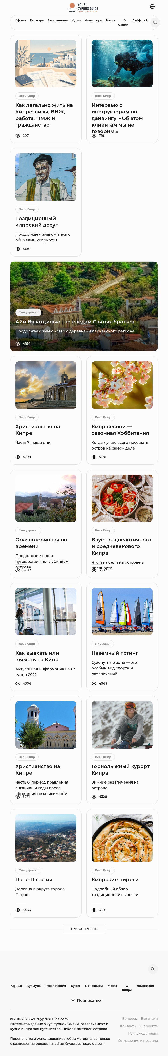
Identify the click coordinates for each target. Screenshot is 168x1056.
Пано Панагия (33, 879)
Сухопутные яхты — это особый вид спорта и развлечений (114, 668)
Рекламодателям (143, 1033)
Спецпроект (28, 312)
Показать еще (84, 929)
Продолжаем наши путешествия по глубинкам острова (41, 561)
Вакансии (149, 1019)
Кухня (76, 20)
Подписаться (89, 1000)
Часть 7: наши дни (32, 442)
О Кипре (123, 22)
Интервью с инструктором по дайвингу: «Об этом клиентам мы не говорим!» (117, 118)
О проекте (149, 1026)
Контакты (128, 1026)
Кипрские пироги (115, 879)
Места (110, 20)
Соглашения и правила (138, 1041)
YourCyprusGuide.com (49, 1019)
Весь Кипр (27, 96)
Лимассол (102, 644)
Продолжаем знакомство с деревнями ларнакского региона (74, 331)
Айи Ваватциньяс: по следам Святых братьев (74, 322)
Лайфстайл (140, 20)
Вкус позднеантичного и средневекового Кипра (121, 546)
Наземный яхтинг (115, 653)
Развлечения (57, 20)
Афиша (20, 20)
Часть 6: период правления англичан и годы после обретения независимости (41, 788)
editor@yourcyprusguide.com (79, 1044)
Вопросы (130, 1019)
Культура (37, 20)
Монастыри (93, 20)
